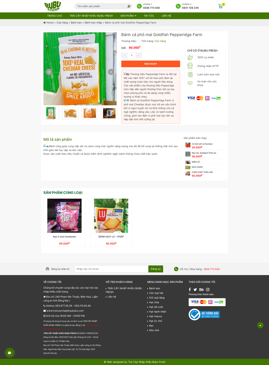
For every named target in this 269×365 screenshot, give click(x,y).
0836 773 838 (151, 7)
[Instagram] (207, 290)
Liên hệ (166, 15)
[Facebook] (190, 290)
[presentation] (49, 72)
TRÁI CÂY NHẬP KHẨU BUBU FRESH (91, 15)
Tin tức (149, 15)
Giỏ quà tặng (157, 297)
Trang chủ (54, 15)
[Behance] (201, 290)
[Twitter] (195, 290)
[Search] (126, 6)
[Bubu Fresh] (52, 5)
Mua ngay (150, 63)
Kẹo (151, 325)
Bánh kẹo (76, 22)
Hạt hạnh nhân (157, 311)
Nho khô (154, 330)
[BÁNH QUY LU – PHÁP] (111, 216)
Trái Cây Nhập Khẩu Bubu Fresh (146, 361)
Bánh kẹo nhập (93, 22)
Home (50, 22)
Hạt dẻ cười (156, 306)
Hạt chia (154, 302)
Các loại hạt (156, 292)
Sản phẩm (127, 15)
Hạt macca (155, 316)
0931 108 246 (190, 7)
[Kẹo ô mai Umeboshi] (64, 216)
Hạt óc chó (155, 320)
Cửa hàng (62, 22)
